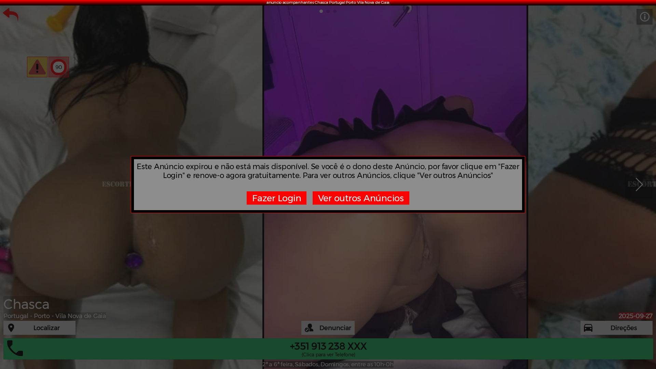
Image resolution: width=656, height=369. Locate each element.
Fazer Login (276, 198)
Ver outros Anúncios (361, 198)
